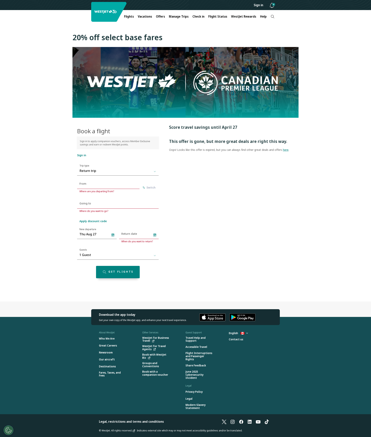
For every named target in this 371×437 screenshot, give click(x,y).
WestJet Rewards (243, 16)
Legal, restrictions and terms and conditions (131, 421)
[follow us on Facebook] (241, 421)
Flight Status (217, 16)
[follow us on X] (224, 421)
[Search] (273, 16)
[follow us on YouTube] (258, 421)
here (285, 150)
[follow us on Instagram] (232, 421)
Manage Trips (179, 16)
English (234, 333)
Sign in (258, 5)
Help (263, 16)
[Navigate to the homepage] (109, 12)
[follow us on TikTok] (266, 421)
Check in (198, 16)
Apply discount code (93, 221)
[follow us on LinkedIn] (249, 421)
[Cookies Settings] (8, 430)
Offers (160, 16)
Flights (129, 16)
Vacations (145, 16)
